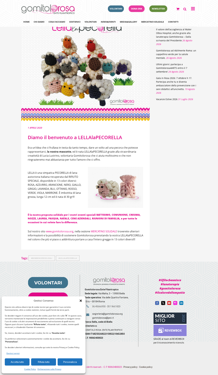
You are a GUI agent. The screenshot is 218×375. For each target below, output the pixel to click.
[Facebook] (157, 304)
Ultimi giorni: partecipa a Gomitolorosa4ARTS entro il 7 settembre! (171, 68)
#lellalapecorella (68, 258)
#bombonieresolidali (41, 258)
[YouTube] (169, 304)
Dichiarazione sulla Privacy (49, 369)
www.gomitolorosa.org (59, 231)
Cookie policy (145, 367)
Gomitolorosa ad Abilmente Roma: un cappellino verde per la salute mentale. (176, 54)
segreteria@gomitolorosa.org (107, 314)
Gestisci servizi (13, 353)
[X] (163, 304)
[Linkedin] (181, 304)
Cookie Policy (30, 369)
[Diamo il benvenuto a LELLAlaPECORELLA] (85, 69)
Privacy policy (130, 367)
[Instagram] (175, 304)
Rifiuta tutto (43, 362)
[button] (80, 300)
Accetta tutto (17, 362)
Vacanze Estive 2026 (166, 99)
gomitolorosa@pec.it (103, 318)
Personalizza (70, 362)
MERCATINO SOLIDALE (104, 231)
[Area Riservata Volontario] (116, 11)
